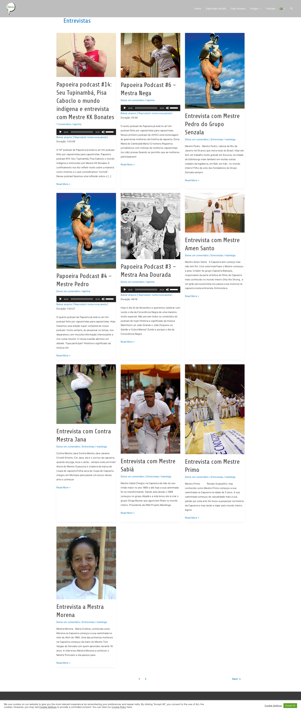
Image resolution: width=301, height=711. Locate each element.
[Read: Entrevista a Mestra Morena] (86, 562)
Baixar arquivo (64, 137)
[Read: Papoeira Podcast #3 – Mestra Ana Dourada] (150, 225)
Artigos (254, 8)
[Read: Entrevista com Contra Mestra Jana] (86, 393)
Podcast (270, 8)
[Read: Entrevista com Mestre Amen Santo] (215, 212)
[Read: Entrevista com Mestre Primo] (215, 409)
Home (198, 8)
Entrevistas (217, 139)
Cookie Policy (119, 707)
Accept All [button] (290, 705)
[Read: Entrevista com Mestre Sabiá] (150, 408)
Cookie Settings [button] (48, 707)
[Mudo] (103, 132)
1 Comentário (63, 124)
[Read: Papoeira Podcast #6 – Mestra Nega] (150, 55)
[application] (86, 132)
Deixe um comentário (132, 100)
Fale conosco (238, 8)
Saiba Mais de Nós (216, 8)
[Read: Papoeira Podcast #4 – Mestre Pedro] (86, 230)
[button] (291, 8)
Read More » (63, 184)
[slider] (110, 131)
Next (236, 678)
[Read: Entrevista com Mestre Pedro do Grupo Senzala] (215, 70)
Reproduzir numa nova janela (90, 137)
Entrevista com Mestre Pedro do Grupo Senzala (212, 124)
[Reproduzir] (60, 132)
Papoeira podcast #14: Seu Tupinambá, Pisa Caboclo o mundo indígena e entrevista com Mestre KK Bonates (85, 101)
